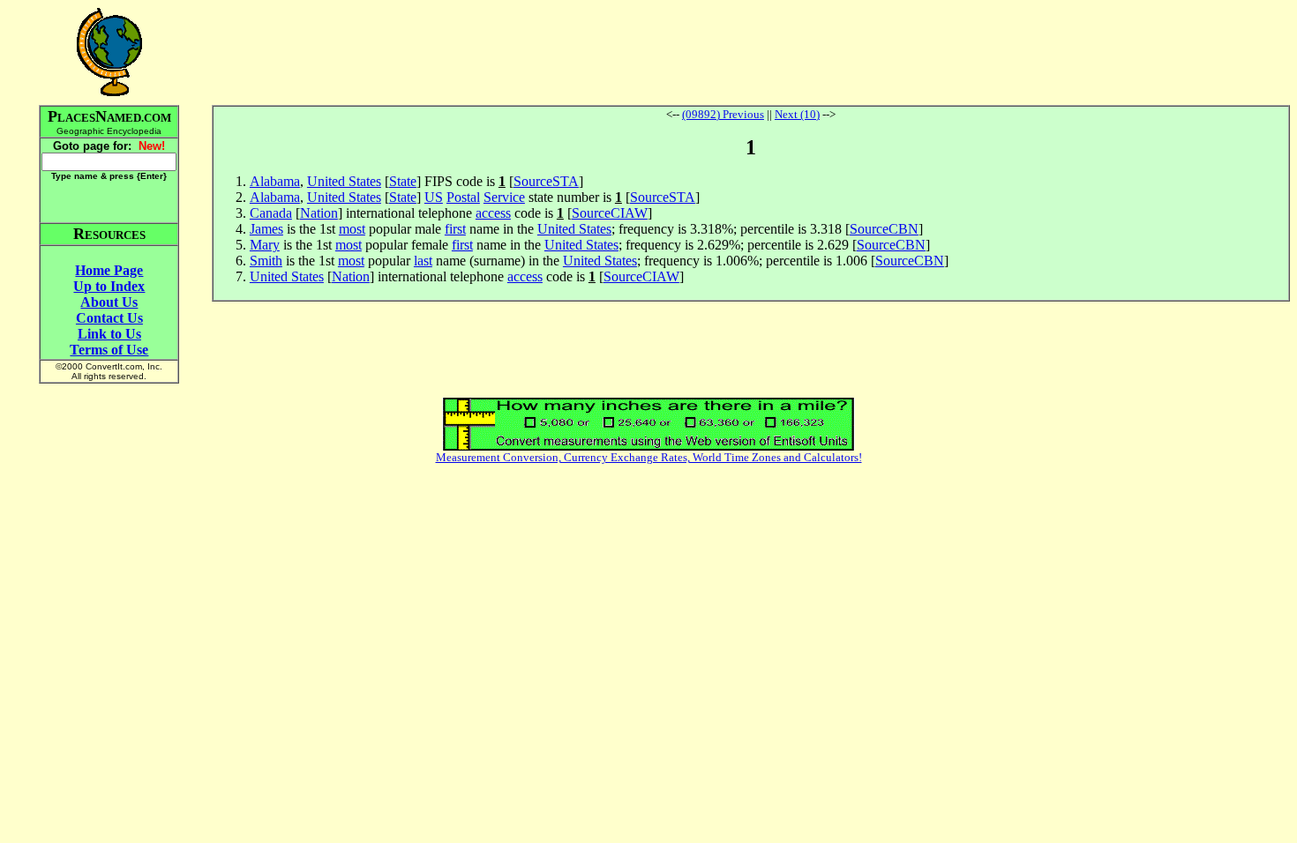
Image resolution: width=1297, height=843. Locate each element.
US (433, 197)
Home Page (109, 270)
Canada (271, 212)
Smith (266, 260)
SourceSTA (546, 181)
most (352, 228)
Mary (265, 244)
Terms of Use (109, 349)
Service (504, 197)
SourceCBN (884, 228)
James (266, 228)
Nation (319, 212)
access (493, 212)
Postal (463, 197)
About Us (109, 302)
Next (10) (797, 114)
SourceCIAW (610, 212)
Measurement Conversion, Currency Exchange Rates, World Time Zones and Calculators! (649, 457)
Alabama (275, 181)
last (423, 260)
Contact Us (109, 317)
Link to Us (109, 333)
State (402, 181)
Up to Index (109, 286)
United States (344, 181)
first (455, 228)
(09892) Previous (723, 114)
